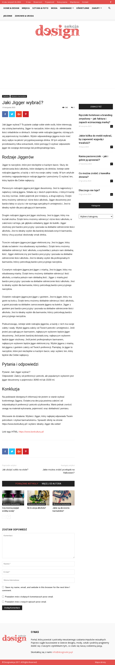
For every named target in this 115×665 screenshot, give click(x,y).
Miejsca (26, 8)
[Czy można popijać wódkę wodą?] (13, 497)
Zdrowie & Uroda (24, 15)
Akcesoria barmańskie (18, 96)
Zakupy (96, 8)
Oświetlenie (82, 8)
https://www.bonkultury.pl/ (31, 431)
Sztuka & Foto (40, 8)
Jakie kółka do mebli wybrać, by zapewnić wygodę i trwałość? (95, 139)
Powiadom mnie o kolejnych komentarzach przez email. (29, 597)
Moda (54, 8)
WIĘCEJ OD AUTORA (51, 484)
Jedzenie (7, 15)
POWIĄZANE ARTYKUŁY (26, 484)
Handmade (66, 8)
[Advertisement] (57, 66)
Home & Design (11, 8)
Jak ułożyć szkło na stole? (15, 469)
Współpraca (74, 2)
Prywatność (49, 2)
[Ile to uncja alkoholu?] (38, 497)
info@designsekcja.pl (63, 652)
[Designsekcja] (57, 31)
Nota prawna (62, 2)
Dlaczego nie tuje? (89, 190)
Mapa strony (100, 662)
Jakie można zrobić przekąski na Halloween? (59, 471)
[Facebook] (110, 2)
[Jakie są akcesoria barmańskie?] (64, 497)
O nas (28, 2)
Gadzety (6, 96)
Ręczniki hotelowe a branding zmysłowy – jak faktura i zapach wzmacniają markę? (95, 119)
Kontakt (85, 2)
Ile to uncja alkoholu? (36, 508)
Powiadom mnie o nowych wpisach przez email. (26, 602)
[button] (109, 8)
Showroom (37, 2)
